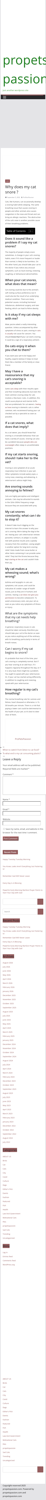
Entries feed (8, 1256)
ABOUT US (7, 1156)
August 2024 (8, 1060)
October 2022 (8, 1130)
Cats (7, 181)
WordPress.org (9, 1264)
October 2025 (8, 1003)
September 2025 (9, 1007)
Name (6, 799)
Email (6, 809)
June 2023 (7, 1101)
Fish (4, 1205)
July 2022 (6, 1142)
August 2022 (8, 1138)
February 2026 (8, 987)
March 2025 (7, 1032)
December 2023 (9, 1081)
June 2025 (7, 1020)
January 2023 (8, 1122)
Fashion (6, 1197)
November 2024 (9, 1048)
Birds (5, 1160)
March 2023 (7, 1113)
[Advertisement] (23, 123)
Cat (4, 1165)
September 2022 (9, 1134)
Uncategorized (9, 1238)
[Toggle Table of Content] (30, 231)
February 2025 (8, 1036)
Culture (6, 1181)
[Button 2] (40, 912)
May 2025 (7, 1024)
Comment (8, 774)
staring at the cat (16, 559)
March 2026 (7, 983)
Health (5, 1209)
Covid (5, 1177)
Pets (4, 1222)
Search (40, 902)
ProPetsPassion (28, 197)
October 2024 (8, 1052)
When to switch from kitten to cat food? (21, 749)
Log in (5, 1252)
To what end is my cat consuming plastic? (22, 753)
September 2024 (9, 1056)
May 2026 (7, 975)
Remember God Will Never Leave (16, 876)
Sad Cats (6, 1230)
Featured (6, 1201)
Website (6, 819)
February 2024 (8, 1077)
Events (5, 1193)
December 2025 (9, 995)
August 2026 (8, 963)
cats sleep (14, 389)
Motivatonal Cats (9, 1218)
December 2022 (9, 1126)
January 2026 (8, 991)
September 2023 (9, 1089)
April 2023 (7, 1109)
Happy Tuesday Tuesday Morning (16, 859)
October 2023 (8, 1085)
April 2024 (7, 1069)
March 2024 (7, 1073)
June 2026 (7, 971)
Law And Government (11, 1213)
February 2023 (8, 1117)
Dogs (5, 1185)
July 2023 (6, 1097)
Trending (6, 1234)
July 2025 (6, 1016)
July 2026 (6, 967)
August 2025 (8, 1011)
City (4, 1173)
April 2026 (7, 979)
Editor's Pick (8, 1189)
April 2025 (7, 1028)
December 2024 (9, 1044)
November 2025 (9, 999)
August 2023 (8, 1093)
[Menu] (4, 97)
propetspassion (9, 1226)
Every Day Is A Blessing (12, 883)
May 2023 (7, 1105)
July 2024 (6, 1064)
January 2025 (8, 1040)
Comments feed (9, 1260)
